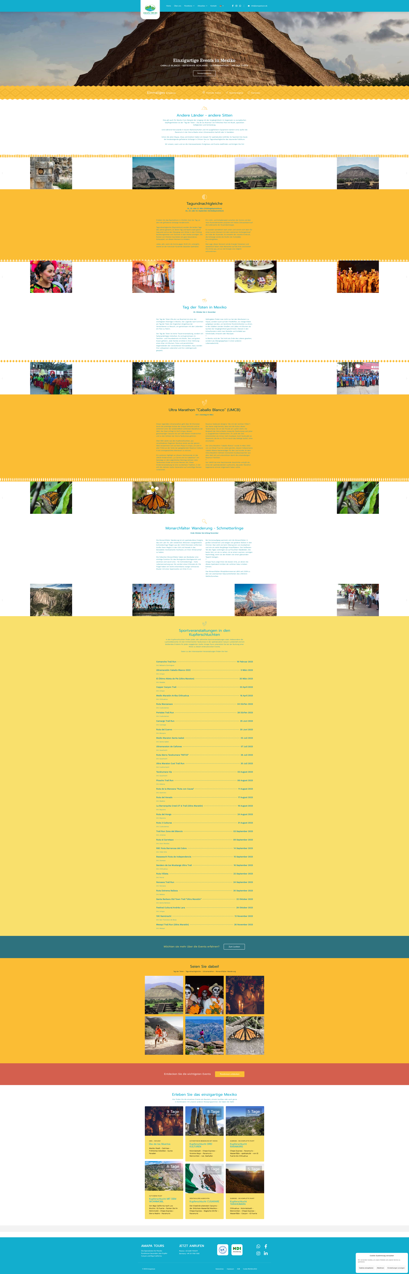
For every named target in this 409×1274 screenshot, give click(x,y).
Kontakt (213, 6)
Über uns (177, 6)
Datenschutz (220, 1269)
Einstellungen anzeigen (396, 1268)
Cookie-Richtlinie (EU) (250, 1269)
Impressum (230, 1269)
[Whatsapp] (240, 5)
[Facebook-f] (232, 5)
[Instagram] (236, 5)
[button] (2, 173)
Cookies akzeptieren (366, 1268)
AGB (238, 1269)
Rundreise (188, 6)
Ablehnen (380, 1268)
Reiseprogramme (204, 73)
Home (168, 6)
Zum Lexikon (234, 946)
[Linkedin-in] (266, 1253)
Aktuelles (201, 6)
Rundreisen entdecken (229, 1074)
